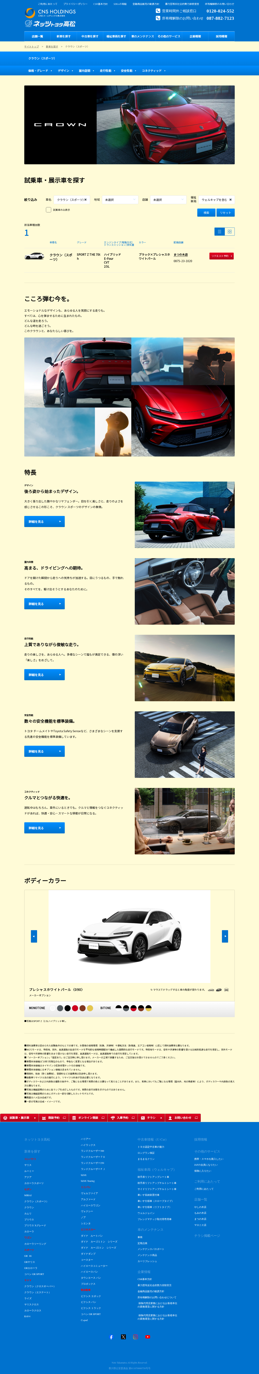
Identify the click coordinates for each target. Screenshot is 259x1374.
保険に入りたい (202, 1170)
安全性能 (126, 71)
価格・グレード (38, 71)
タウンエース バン (91, 1277)
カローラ (29, 1231)
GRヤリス (29, 1261)
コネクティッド (152, 71)
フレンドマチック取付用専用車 (155, 1219)
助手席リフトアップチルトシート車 (157, 1182)
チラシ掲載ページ (207, 1235)
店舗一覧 (200, 1199)
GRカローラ (30, 1268)
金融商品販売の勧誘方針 (146, 4)
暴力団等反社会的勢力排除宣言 (182, 4)
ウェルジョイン (146, 1213)
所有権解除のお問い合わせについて (157, 1297)
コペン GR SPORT (34, 1274)
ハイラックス (88, 1144)
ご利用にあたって (47, 4)
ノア (83, 1217)
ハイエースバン (89, 1271)
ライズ (28, 1298)
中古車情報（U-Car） (153, 1139)
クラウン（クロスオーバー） (40, 1286)
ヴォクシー (87, 1211)
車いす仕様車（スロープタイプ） (156, 1200)
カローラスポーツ (34, 1183)
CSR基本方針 (100, 4)
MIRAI (28, 1195)
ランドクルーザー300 (92, 1150)
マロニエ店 (200, 1224)
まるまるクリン (146, 1158)
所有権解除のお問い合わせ (219, 4)
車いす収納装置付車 (148, 1194)
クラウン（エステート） (37, 1292)
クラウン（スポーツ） (42, 58)
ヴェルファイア (90, 1193)
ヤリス (28, 1164)
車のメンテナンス (150, 1229)
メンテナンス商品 (147, 1255)
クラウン (29, 1207)
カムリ (28, 1213)
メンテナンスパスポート (151, 1249)
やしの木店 (200, 1206)
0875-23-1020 (183, 261)
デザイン (63, 71)
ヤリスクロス (31, 1304)
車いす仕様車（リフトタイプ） (155, 1206)
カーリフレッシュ (147, 1261)
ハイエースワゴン (90, 1205)
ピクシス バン (88, 1301)
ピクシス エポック (91, 1296)
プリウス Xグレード (35, 1225)
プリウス (29, 1219)
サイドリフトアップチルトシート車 (157, 1189)
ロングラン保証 (146, 1152)
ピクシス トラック (91, 1308)
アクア (28, 1177)
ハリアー (86, 1138)
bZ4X (84, 1175)
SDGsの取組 (120, 4)
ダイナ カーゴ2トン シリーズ (98, 1247)
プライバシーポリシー (75, 4)
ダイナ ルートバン (92, 1235)
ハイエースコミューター (94, 1265)
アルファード (88, 1199)
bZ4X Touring (88, 1180)
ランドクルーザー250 (92, 1162)
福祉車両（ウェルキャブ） (157, 1169)
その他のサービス (207, 1151)
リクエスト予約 (219, 255)
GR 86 (28, 1255)
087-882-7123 (220, 17)
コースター (87, 1259)
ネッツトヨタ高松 (37, 1139)
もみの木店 (200, 1212)
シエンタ (86, 1223)
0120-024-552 (220, 10)
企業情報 (144, 1272)
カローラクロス (32, 1310)
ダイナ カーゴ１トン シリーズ (99, 1241)
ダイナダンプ (88, 1253)
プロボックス (88, 1283)
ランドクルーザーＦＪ (93, 1168)
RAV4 (27, 1316)
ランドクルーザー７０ (93, 1156)
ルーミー (29, 1171)
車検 (140, 1237)
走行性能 (105, 71)
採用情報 (200, 1139)
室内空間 (84, 71)
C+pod (84, 1320)
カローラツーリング (35, 1243)
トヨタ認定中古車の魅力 (151, 1146)
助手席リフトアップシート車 (153, 1176)
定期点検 (142, 1243)
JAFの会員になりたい (206, 1164)
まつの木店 (181, 254)
